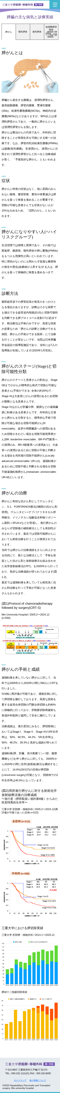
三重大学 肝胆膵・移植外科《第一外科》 (23, 4)
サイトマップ (20, 1080)
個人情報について (37, 1080)
